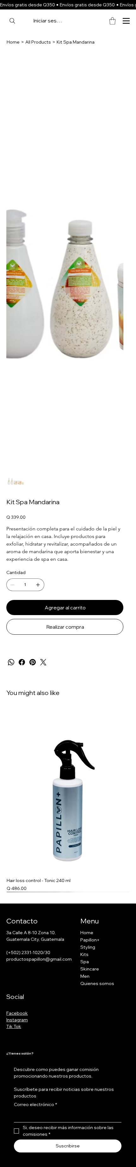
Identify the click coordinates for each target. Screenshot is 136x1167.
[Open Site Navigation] (126, 20)
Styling (87, 947)
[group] (68, 800)
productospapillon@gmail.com (39, 959)
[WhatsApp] (11, 662)
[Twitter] (43, 662)
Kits (84, 954)
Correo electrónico (35, 1104)
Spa (84, 961)
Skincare (89, 969)
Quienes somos (97, 983)
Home (86, 932)
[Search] (12, 20)
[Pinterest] (32, 662)
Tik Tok (13, 1026)
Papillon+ (90, 940)
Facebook (17, 1013)
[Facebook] (22, 662)
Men (85, 976)
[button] (112, 21)
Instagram (17, 1020)
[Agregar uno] (38, 584)
